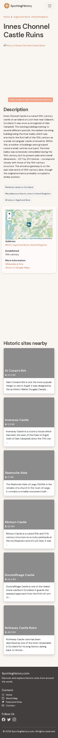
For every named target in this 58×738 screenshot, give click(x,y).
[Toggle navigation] (50, 6)
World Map (12, 698)
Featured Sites (14, 701)
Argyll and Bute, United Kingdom (30, 16)
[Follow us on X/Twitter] (9, 720)
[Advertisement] (29, 306)
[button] (29, 224)
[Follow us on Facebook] (4, 720)
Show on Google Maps (17, 267)
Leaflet (23, 238)
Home (7, 16)
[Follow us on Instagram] (14, 720)
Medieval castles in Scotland (19, 187)
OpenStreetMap (35, 238)
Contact (10, 705)
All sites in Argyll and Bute (17, 200)
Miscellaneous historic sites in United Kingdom (27, 193)
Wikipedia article (14, 264)
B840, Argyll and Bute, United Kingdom (26, 244)
